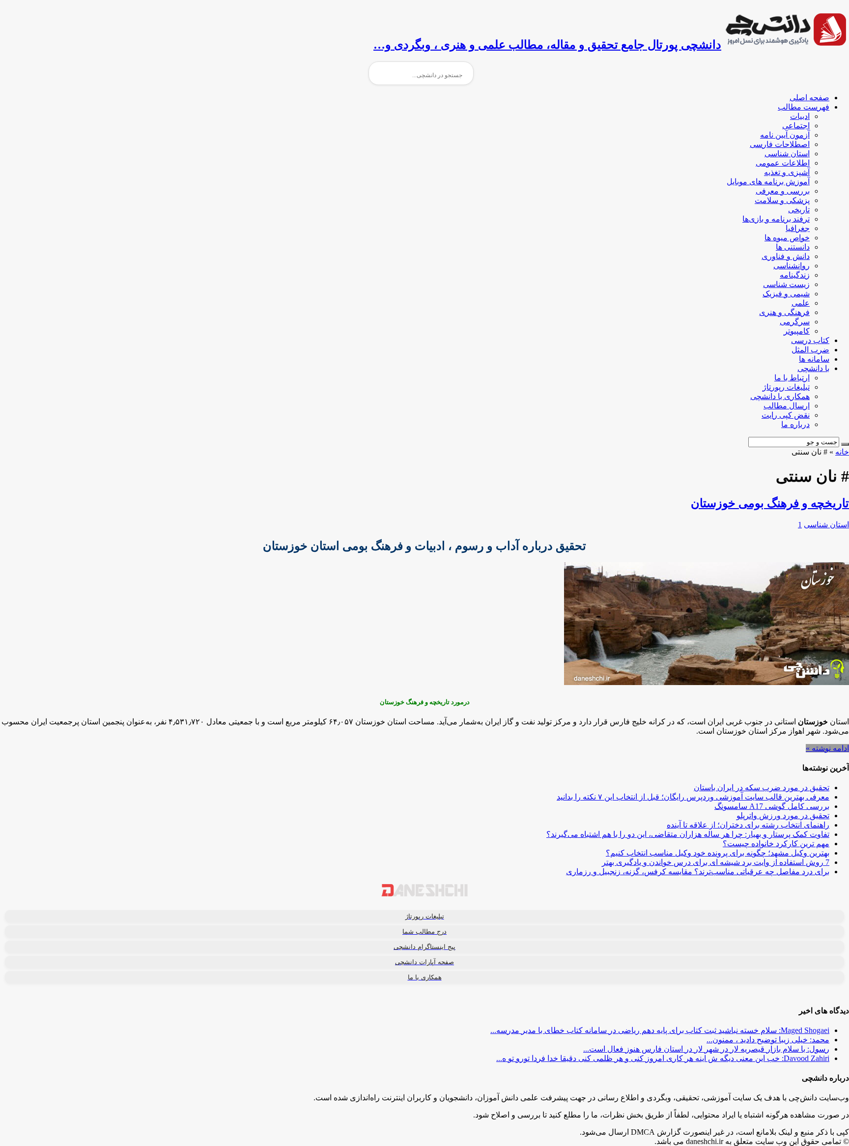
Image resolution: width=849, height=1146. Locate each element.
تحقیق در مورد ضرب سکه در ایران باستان (761, 787)
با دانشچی (813, 368)
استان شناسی (787, 153)
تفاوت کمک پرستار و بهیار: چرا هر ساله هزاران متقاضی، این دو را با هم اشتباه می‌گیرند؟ (687, 834)
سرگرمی (795, 321)
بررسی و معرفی (783, 191)
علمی (801, 303)
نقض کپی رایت (786, 415)
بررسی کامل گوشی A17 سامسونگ (771, 806)
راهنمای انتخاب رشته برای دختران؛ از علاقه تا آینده (748, 825)
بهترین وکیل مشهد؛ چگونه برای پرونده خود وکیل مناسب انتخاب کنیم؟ (717, 853)
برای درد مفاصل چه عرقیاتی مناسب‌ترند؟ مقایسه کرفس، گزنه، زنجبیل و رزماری (697, 871)
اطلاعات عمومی (783, 163)
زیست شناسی (786, 284)
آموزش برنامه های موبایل (768, 181)
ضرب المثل (810, 349)
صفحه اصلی (809, 97)
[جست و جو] (845, 444)
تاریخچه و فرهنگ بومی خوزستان (770, 503)
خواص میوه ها (787, 237)
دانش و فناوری (786, 256)
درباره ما (795, 424)
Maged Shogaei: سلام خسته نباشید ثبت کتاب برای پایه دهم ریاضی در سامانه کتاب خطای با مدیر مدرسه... (659, 1030)
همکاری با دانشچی (780, 396)
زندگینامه (795, 275)
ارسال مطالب (787, 405)
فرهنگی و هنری (784, 312)
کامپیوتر (797, 331)
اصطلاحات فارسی (780, 144)
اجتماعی (796, 125)
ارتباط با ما (792, 377)
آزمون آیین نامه (785, 135)
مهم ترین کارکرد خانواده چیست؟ (776, 843)
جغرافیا (798, 228)
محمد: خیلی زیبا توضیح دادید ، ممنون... (768, 1039)
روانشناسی (791, 265)
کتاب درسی (810, 340)
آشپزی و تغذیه (787, 172)
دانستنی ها (793, 247)
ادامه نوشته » (827, 748)
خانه (842, 452)
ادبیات (800, 116)
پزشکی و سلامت (782, 200)
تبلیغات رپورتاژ (786, 387)
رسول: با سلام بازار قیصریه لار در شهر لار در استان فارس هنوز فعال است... (706, 1049)
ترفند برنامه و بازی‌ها (776, 219)
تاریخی (799, 209)
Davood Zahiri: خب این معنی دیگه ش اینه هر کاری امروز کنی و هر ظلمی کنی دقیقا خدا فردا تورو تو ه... (662, 1058)
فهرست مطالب (803, 107)
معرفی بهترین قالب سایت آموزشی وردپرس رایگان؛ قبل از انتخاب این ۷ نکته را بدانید (693, 797)
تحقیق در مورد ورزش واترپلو (782, 815)
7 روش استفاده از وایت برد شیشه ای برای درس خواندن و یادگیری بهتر (715, 862)
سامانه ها (814, 359)
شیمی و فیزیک (786, 293)
